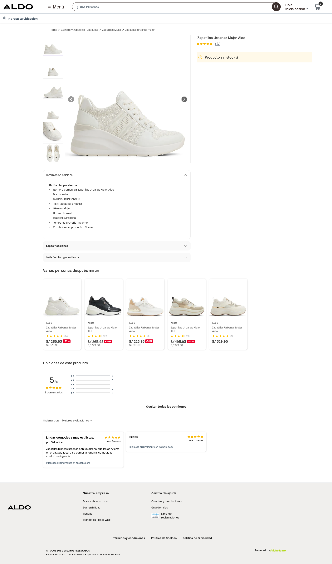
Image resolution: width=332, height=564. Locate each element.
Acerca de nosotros (95, 501)
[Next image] (184, 99)
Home (53, 30)
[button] (176, 6)
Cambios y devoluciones (166, 501)
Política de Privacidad (197, 538)
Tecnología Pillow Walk (96, 520)
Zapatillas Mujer (111, 30)
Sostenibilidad (91, 507)
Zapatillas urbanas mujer (140, 30)
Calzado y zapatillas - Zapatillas (79, 30)
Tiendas (87, 513)
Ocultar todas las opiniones (166, 406)
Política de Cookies (164, 538)
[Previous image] (71, 99)
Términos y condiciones (129, 538)
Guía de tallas (159, 507)
